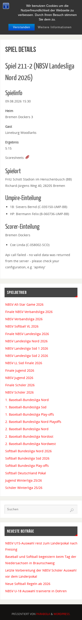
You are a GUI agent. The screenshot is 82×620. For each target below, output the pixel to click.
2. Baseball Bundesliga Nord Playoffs (33, 421)
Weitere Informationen (55, 27)
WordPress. (62, 614)
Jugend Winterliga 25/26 (23, 480)
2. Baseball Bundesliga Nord (27, 429)
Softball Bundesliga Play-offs (27, 465)
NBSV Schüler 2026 (19, 392)
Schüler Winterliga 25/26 (23, 487)
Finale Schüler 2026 (20, 385)
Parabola (43, 614)
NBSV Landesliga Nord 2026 (26, 341)
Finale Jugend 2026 (19, 370)
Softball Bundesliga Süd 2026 (27, 458)
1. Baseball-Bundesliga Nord (27, 400)
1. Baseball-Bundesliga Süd (25, 407)
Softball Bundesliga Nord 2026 (28, 451)
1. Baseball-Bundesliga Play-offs (29, 414)
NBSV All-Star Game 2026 (24, 304)
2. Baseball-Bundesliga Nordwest (30, 444)
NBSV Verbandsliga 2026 (24, 319)
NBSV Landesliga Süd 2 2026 (26, 355)
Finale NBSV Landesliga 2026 (27, 334)
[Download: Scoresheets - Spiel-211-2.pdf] (27, 157)
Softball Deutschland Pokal (25, 473)
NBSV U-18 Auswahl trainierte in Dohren (36, 591)
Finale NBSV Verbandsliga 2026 (29, 312)
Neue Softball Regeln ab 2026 (27, 584)
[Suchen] (71, 510)
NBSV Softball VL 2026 (21, 326)
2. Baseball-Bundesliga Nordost (29, 436)
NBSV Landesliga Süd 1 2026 (26, 348)
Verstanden (21, 27)
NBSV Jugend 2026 (19, 378)
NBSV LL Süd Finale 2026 (23, 363)
